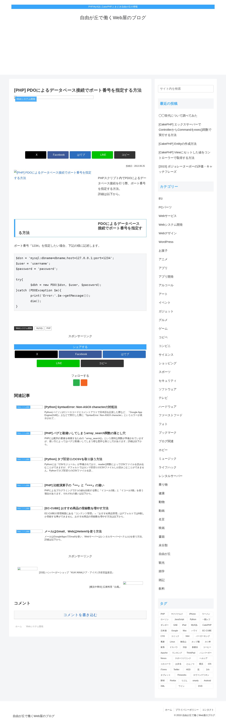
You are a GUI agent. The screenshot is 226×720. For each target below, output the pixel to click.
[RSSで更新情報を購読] (84, 382)
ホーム (168, 709)
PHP (48, 328)
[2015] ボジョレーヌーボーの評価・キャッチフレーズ (185, 169)
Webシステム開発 (24, 328)
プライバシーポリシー (187, 709)
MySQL (39, 328)
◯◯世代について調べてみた (178, 115)
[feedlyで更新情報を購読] (76, 382)
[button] (124, 155)
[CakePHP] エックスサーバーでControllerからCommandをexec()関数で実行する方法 (185, 130)
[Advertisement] (113, 51)
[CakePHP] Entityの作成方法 (178, 143)
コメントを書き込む (80, 615)
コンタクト (208, 709)
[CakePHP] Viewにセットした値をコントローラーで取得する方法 (184, 155)
